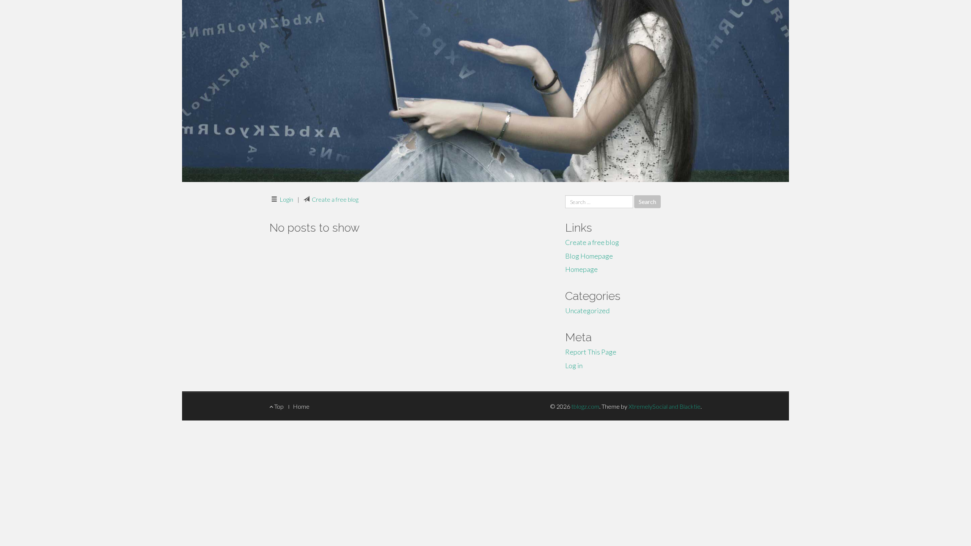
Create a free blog (335, 199)
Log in (574, 365)
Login (286, 199)
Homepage (581, 269)
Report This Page (590, 352)
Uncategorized (587, 310)
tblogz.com (585, 406)
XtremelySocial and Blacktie (664, 406)
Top (278, 406)
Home (301, 406)
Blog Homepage (589, 256)
